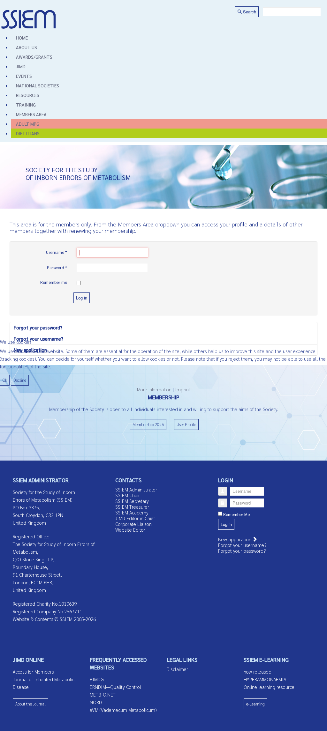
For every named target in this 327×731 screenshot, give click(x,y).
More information (154, 389)
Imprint (182, 389)
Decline (19, 380)
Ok (5, 380)
